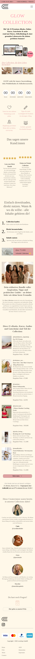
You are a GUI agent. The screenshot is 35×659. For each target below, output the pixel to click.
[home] (5, 6)
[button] (31, 6)
